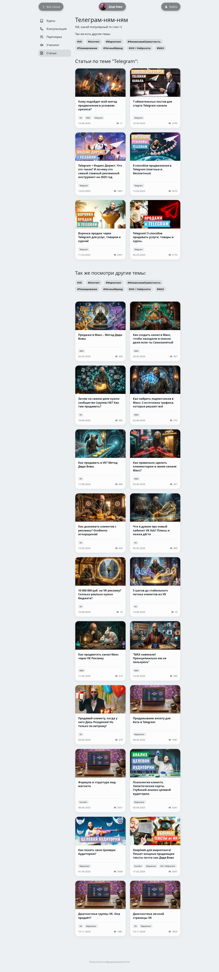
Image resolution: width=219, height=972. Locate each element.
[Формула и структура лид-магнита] (100, 780)
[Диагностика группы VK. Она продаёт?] (100, 908)
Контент (94, 41)
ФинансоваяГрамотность (145, 41)
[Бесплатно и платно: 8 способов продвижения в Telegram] (155, 164)
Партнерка (54, 37)
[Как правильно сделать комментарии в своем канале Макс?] (155, 459)
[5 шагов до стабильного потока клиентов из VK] (155, 587)
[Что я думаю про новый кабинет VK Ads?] (155, 523)
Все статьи (53, 6)
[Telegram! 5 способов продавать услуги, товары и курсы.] (155, 230)
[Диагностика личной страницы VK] (155, 908)
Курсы (50, 21)
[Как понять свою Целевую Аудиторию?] (100, 846)
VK (80, 41)
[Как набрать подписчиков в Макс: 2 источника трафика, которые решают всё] (155, 395)
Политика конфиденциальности (109, 961)
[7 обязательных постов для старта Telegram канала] (155, 98)
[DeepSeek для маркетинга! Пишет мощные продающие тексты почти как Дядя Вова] (155, 846)
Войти (173, 6)
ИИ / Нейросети (140, 48)
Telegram (98, 117)
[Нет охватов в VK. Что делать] (100, 395)
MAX (161, 48)
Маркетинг (114, 41)
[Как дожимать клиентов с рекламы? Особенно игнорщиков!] (100, 523)
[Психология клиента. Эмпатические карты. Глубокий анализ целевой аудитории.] (155, 780)
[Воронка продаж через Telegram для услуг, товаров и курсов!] (100, 230)
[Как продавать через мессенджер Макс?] (100, 331)
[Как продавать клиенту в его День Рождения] (100, 715)
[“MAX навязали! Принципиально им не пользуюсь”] (155, 651)
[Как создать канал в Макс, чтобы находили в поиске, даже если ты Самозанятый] (155, 331)
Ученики (52, 45)
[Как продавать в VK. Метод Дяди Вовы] (100, 459)
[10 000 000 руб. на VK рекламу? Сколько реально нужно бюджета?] (100, 587)
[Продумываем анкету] (155, 715)
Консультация (56, 29)
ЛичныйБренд (114, 48)
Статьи (51, 53)
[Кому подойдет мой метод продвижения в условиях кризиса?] (100, 98)
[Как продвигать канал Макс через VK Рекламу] (100, 651)
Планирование (88, 48)
